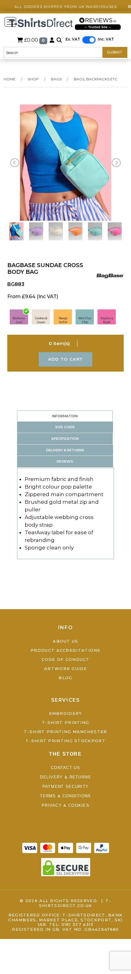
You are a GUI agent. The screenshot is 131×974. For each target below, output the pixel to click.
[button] (59, 40)
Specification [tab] (65, 438)
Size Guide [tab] (65, 427)
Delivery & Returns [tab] (65, 450)
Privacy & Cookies (65, 805)
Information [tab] (65, 416)
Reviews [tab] (65, 461)
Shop (33, 79)
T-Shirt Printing (65, 722)
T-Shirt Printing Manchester (65, 731)
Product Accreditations (65, 650)
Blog (65, 677)
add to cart (65, 359)
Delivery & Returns (65, 777)
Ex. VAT (73, 39)
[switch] (89, 40)
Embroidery (65, 713)
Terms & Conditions (65, 796)
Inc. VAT (106, 39)
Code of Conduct (65, 659)
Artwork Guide (65, 668)
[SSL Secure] (65, 866)
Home (10, 79)
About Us (65, 641)
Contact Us (65, 767)
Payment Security (65, 786)
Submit (115, 52)
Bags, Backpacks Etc (96, 79)
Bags (56, 79)
